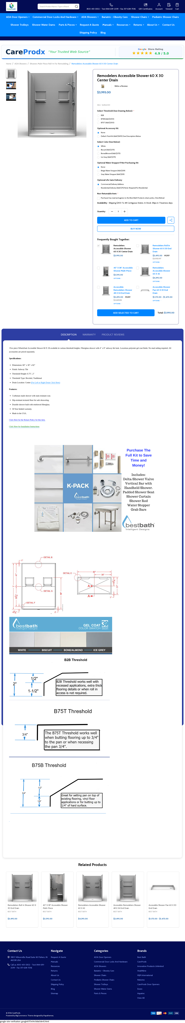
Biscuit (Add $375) (108, 150)
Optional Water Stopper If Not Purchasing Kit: (118, 163)
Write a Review (121, 86)
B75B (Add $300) (107, 119)
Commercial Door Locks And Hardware (54, 16)
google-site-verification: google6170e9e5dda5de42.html (92, 513)
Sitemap (54, 993)
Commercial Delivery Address (112, 184)
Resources (122, 24)
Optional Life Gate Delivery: (109, 180)
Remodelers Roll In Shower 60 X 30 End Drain (162, 248)
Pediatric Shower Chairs (165, 16)
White (103, 146)
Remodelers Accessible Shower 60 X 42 (161, 271)
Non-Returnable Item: (107, 193)
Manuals (107, 24)
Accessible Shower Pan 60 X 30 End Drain (161, 290)
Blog (103, 32)
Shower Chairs (139, 16)
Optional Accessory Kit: (108, 128)
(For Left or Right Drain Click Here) (45, 382)
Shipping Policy (88, 32)
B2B (102, 115)
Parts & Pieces (67, 24)
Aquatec (141, 993)
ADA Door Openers (17, 16)
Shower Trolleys (20, 24)
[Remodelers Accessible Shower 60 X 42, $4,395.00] (92, 887)
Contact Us (168, 24)
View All (141, 998)
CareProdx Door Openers (148, 984)
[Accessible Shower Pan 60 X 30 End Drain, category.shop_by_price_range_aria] (163, 887)
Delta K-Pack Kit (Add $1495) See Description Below (121, 136)
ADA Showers (89, 16)
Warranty (89, 334)
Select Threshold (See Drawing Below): (115, 111)
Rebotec (141, 980)
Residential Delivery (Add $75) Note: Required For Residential (124, 188)
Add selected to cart (126, 312)
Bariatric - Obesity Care (115, 16)
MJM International (145, 975)
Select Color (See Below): (108, 142)
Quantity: (101, 211)
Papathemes (48, 1015)
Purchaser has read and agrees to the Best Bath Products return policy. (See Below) (132, 198)
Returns (137, 24)
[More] (29, 16)
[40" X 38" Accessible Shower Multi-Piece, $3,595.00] (57, 887)
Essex (139, 989)
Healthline (141, 971)
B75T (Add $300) (107, 122)
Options (156, 262)
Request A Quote (89, 24)
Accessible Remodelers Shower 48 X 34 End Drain (123, 290)
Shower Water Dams (43, 24)
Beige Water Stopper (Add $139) (113, 170)
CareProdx (141, 962)
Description (69, 334)
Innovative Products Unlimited (150, 966)
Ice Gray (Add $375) (108, 157)
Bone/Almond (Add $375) (110, 153)
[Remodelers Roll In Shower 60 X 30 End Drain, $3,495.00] (22, 887)
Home (8, 63)
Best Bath (141, 957)
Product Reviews (113, 334)
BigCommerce (21, 1015)
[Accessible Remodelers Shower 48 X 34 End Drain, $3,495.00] (127, 887)
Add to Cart (131, 220)
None (103, 132)
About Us (152, 24)
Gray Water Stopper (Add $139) (112, 174)
